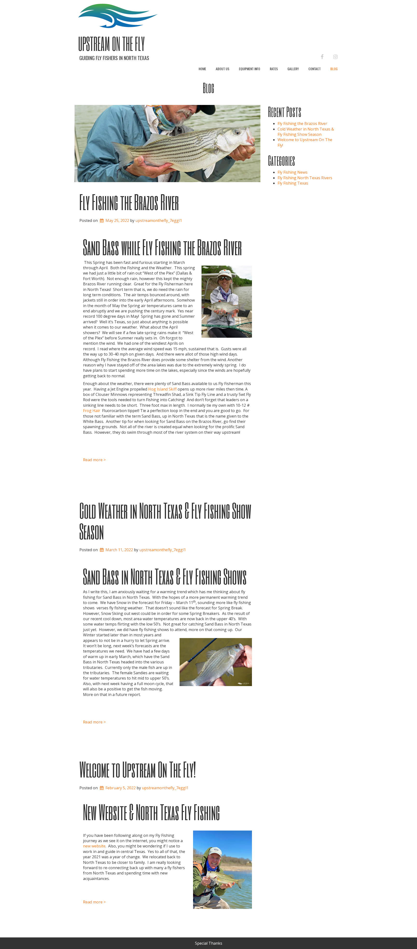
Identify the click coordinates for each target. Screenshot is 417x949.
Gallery (293, 68)
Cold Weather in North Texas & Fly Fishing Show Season (165, 520)
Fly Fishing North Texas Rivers (305, 177)
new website (94, 846)
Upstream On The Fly (111, 43)
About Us (222, 68)
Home (202, 68)
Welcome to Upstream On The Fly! (137, 769)
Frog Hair (91, 410)
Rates (274, 68)
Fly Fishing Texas (293, 183)
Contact (314, 68)
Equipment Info (249, 68)
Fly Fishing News (292, 172)
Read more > (94, 459)
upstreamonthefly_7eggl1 (158, 220)
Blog (334, 68)
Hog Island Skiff (163, 389)
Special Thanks (208, 943)
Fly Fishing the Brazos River (129, 201)
